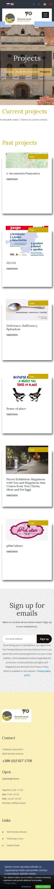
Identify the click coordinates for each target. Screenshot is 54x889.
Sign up (44, 638)
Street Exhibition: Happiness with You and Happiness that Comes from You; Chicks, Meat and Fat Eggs (26, 484)
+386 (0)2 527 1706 (17, 761)
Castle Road (12, 845)
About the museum (27, 71)
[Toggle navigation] (45, 15)
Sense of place (16, 408)
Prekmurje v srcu (14, 838)
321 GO (11, 263)
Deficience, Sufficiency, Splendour (22, 327)
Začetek (9, 71)
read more (12, 179)
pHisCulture (14, 546)
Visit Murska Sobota (16, 832)
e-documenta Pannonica (23, 173)
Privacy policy (10, 883)
